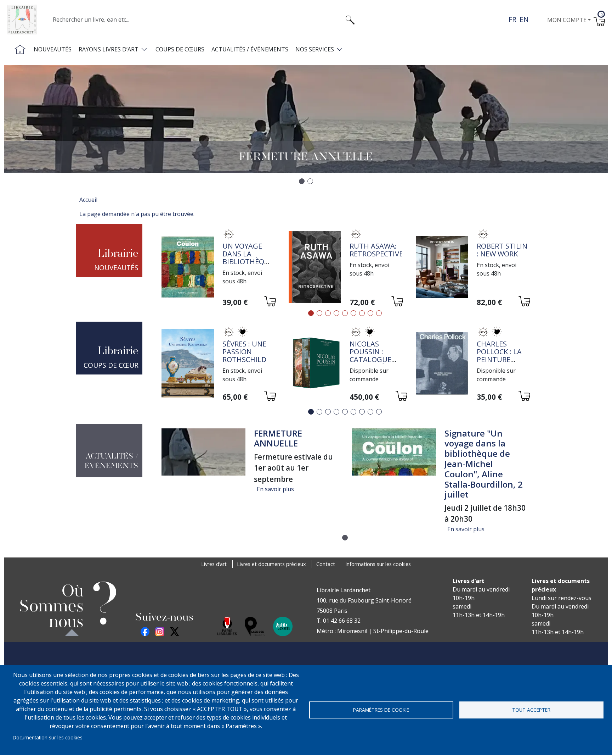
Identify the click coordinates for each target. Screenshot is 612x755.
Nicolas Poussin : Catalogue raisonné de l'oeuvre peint (372, 363)
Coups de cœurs (179, 49)
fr (512, 19)
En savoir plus (275, 489)
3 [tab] (328, 313)
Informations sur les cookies (378, 564)
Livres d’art (214, 564)
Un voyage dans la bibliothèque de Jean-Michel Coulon (247, 265)
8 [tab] (370, 313)
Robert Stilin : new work (502, 250)
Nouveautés (53, 49)
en (524, 19)
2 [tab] (319, 313)
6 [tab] (353, 313)
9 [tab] (379, 313)
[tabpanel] (218, 268)
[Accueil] (25, 20)
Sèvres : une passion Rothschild (244, 351)
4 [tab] (336, 313)
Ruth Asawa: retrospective (376, 250)
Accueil (88, 200)
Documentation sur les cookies (48, 737)
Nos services (314, 49)
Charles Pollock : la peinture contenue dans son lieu (503, 359)
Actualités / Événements (249, 49)
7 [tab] (362, 313)
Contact (325, 564)
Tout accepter (531, 709)
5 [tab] (345, 313)
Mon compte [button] (566, 20)
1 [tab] (311, 313)
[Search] (350, 19)
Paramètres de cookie (381, 709)
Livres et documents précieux (271, 564)
